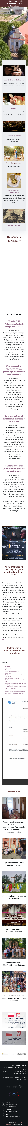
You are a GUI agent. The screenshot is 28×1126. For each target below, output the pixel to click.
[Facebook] (14, 1094)
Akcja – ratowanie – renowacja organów (14, 930)
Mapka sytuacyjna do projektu (12, 684)
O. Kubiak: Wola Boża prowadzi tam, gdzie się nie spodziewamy (14, 468)
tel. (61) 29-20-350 (11, 1111)
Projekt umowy (8, 668)
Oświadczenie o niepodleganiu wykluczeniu (15, 683)
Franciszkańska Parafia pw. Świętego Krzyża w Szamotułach (14, 3)
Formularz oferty (9, 669)
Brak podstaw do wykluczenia (12, 678)
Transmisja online (14, 136)
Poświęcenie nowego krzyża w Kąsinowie (14, 897)
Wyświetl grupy (15, 166)
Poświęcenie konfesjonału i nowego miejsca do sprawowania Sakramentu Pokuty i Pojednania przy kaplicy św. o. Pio (14, 827)
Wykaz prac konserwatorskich (12, 671)
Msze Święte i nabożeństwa (14, 80)
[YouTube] (18, 1094)
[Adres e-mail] (9, 1094)
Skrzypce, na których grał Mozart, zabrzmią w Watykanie (14, 419)
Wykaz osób (8, 673)
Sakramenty (14, 108)
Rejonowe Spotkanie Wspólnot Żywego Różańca (14, 964)
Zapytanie (7, 666)
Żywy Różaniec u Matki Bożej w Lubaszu (14, 864)
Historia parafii (14, 225)
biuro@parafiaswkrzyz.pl (13, 1116)
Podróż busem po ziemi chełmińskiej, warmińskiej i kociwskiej (14, 998)
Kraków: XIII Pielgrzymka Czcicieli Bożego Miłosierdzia (14, 324)
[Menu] (25, 3)
